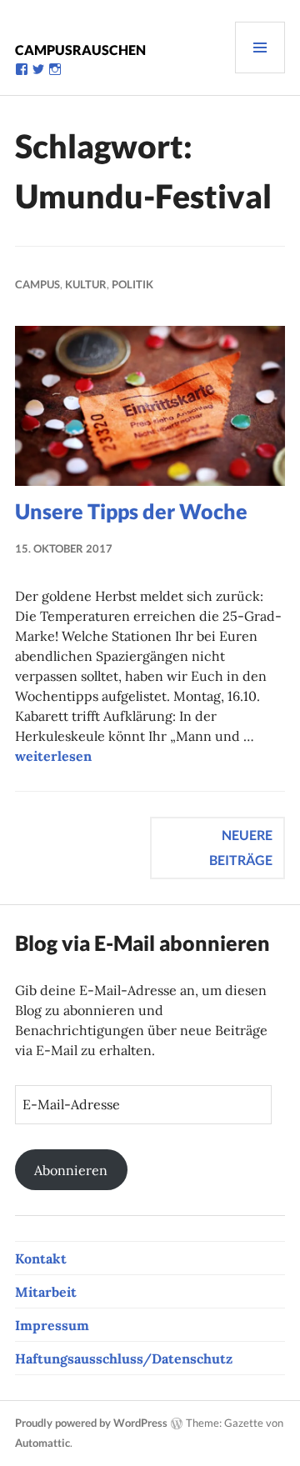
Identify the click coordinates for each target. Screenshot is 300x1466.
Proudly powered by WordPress (91, 1422)
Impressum (52, 1325)
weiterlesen (53, 756)
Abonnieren (71, 1170)
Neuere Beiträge (240, 847)
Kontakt (41, 1258)
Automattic (42, 1442)
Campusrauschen (80, 50)
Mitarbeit (46, 1291)
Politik (132, 284)
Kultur (86, 284)
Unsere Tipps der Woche (131, 510)
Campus (37, 284)
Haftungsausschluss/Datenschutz (123, 1358)
